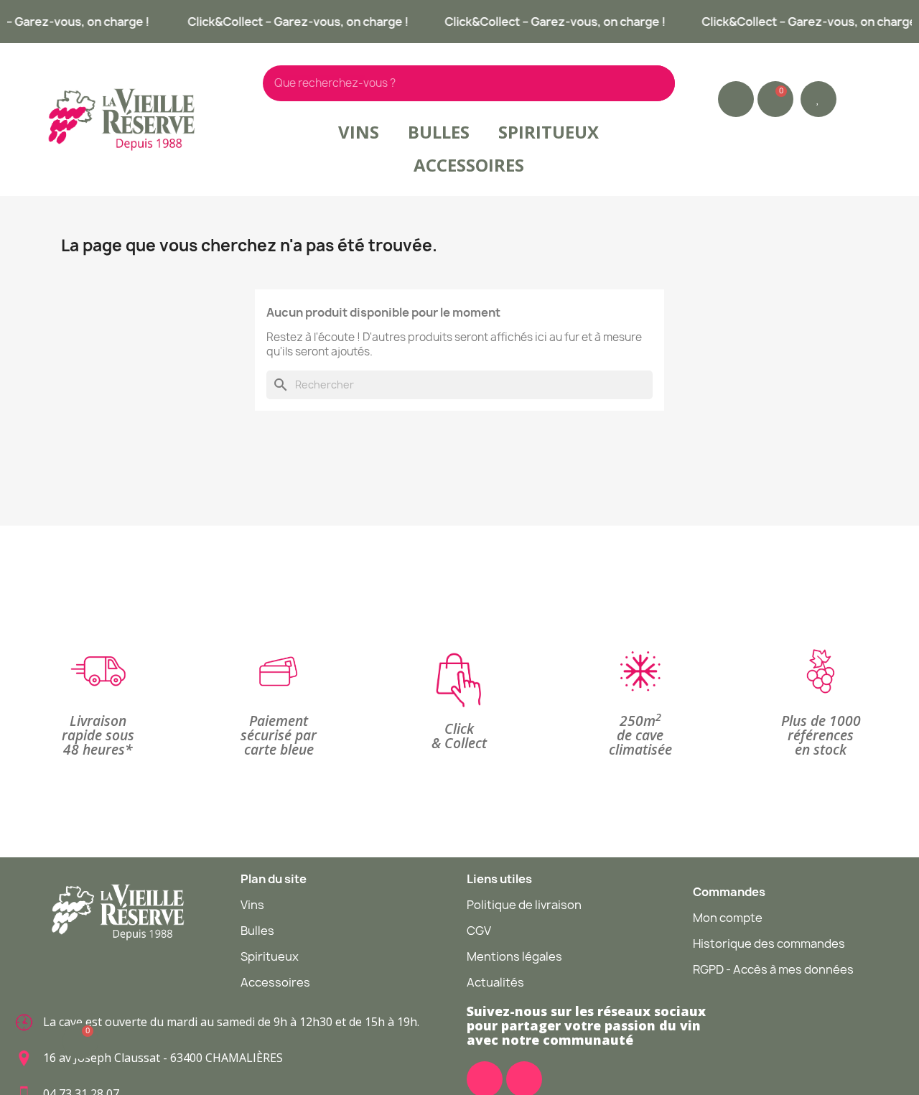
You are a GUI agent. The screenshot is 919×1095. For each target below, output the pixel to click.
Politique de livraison (524, 905)
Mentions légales (514, 956)
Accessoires (469, 165)
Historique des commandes (769, 943)
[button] (818, 99)
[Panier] (775, 99)
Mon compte (727, 918)
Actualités (495, 982)
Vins (358, 132)
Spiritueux (548, 132)
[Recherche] (657, 83)
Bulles (439, 132)
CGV (479, 930)
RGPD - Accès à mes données (773, 969)
